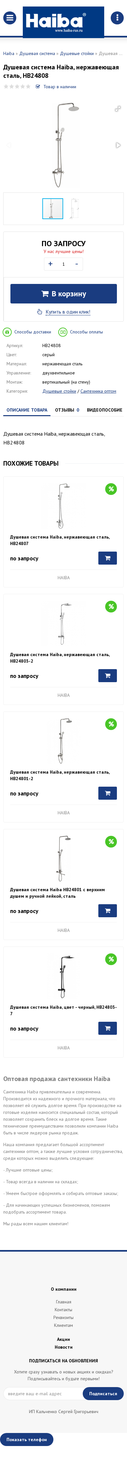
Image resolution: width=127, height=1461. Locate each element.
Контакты (63, 1310)
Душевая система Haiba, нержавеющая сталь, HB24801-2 (59, 775)
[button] (118, 109)
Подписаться (103, 1394)
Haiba (8, 53)
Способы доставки (32, 332)
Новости (64, 1347)
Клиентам (63, 1325)
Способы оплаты (86, 332)
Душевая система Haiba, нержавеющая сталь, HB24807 (59, 540)
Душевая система (37, 53)
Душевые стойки (77, 53)
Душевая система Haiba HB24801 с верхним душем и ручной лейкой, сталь (57, 893)
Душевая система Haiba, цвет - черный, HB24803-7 (63, 1010)
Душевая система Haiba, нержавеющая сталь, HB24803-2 (59, 658)
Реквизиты (63, 1317)
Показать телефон (27, 1439)
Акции (63, 1339)
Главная (63, 1302)
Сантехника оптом (98, 391)
